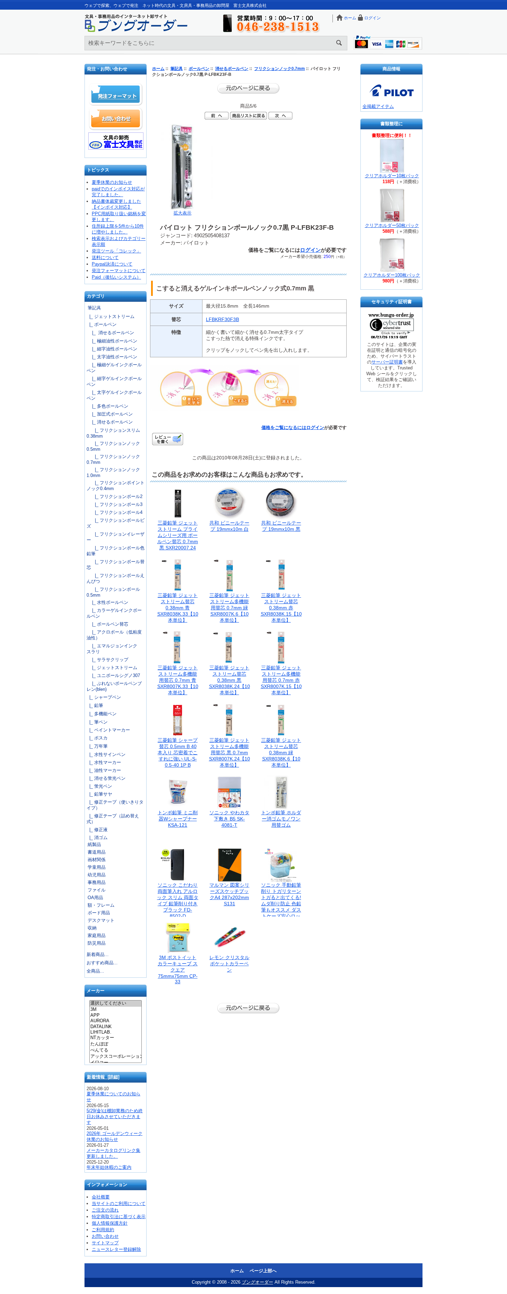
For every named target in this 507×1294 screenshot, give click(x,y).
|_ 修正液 (97, 829)
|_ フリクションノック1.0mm (113, 472)
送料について (105, 257)
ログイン (372, 18)
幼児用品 (97, 874)
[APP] (115, 1015)
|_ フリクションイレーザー (116, 537)
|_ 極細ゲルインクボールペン (114, 367)
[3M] (115, 1009)
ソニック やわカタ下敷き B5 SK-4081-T (229, 819)
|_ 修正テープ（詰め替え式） (113, 818)
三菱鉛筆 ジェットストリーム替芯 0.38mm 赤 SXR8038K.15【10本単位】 (281, 608)
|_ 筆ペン (97, 722)
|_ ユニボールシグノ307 (113, 675)
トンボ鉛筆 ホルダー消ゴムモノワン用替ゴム (281, 819)
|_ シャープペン (104, 697)
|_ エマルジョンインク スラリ (114, 648)
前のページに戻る (248, 88)
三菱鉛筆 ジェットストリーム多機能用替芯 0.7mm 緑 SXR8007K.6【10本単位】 (229, 608)
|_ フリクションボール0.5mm (113, 592)
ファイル (97, 890)
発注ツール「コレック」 (116, 250)
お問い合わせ (115, 119)
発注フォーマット (115, 94)
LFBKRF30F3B (222, 319)
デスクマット (101, 920)
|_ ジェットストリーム (111, 316)
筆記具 (176, 68)
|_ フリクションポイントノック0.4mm (116, 485)
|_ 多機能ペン (102, 713)
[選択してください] (115, 1004)
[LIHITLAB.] (115, 1032)
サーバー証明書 (387, 362)
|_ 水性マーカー (104, 762)
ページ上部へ (263, 1270)
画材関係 (97, 859)
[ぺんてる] (115, 1050)
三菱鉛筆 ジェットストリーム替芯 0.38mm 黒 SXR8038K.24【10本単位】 (229, 680)
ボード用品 (99, 912)
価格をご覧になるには (283, 427)
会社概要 (101, 1197)
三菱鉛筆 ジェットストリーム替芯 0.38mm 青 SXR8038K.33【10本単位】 (177, 608)
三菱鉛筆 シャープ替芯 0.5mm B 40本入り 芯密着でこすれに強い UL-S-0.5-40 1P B (178, 752)
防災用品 (97, 943)
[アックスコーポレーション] (115, 1057)
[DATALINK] (115, 1026)
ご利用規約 (103, 1229)
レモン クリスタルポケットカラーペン (229, 964)
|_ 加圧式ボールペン (110, 414)
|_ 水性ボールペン (107, 602)
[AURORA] (115, 1021)
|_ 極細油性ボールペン (112, 341)
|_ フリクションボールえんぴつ (116, 578)
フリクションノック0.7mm (279, 68)
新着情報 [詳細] (103, 1076)
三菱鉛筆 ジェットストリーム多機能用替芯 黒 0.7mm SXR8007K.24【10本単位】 (229, 752)
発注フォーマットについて (119, 270)
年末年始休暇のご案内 (109, 1167)
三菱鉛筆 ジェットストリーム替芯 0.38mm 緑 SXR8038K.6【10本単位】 (281, 752)
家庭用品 (97, 935)
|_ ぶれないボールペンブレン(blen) (114, 686)
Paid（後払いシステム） (116, 277)
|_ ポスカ (97, 737)
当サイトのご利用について (119, 1203)
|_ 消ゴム (97, 837)
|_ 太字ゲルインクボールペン (114, 395)
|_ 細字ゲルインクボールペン (114, 381)
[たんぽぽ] (115, 1044)
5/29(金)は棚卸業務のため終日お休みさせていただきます (115, 1116)
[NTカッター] (115, 1038)
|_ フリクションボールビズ (116, 523)
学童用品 (97, 867)
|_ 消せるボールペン (110, 332)
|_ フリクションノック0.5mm (113, 446)
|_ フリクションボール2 (114, 496)
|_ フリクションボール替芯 (116, 564)
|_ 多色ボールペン (107, 406)
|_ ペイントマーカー (108, 730)
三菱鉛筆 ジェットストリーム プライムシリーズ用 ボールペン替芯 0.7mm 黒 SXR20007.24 (177, 535)
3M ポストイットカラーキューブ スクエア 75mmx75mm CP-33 (178, 969)
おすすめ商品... (102, 962)
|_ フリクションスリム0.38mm (113, 433)
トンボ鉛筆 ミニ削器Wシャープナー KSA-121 (178, 819)
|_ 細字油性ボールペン (112, 348)
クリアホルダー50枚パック (392, 225)
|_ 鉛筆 (95, 705)
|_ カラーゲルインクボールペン (114, 613)
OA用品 (95, 897)
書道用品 (97, 852)
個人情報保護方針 (110, 1223)
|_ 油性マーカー (104, 770)
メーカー (96, 991)
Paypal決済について (112, 264)
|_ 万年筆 (97, 746)
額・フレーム (101, 905)
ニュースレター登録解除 (116, 1249)
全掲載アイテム (378, 106)
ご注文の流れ (105, 1210)
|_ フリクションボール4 (114, 512)
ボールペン (199, 68)
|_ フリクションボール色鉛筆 (116, 550)
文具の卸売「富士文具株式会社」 (115, 141)
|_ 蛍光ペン (99, 786)
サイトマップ (105, 1242)
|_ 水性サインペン (106, 754)
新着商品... (98, 954)
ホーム (350, 18)
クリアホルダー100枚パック (392, 275)
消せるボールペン (231, 68)
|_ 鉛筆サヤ (99, 794)
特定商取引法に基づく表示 (119, 1216)
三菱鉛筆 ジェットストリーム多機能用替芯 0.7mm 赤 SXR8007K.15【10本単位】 (281, 680)
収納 (92, 927)
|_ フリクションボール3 (114, 504)
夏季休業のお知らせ (112, 182)
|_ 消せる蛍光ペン (106, 778)
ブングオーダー (257, 1282)
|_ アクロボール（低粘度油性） (114, 634)
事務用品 (97, 882)
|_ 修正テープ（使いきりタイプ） (115, 804)
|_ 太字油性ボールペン (112, 356)
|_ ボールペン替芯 (107, 624)
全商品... (95, 971)
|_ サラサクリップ (107, 659)
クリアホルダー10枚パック (392, 175)
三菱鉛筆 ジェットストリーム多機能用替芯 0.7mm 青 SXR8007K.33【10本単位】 (177, 680)
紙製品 (94, 844)
